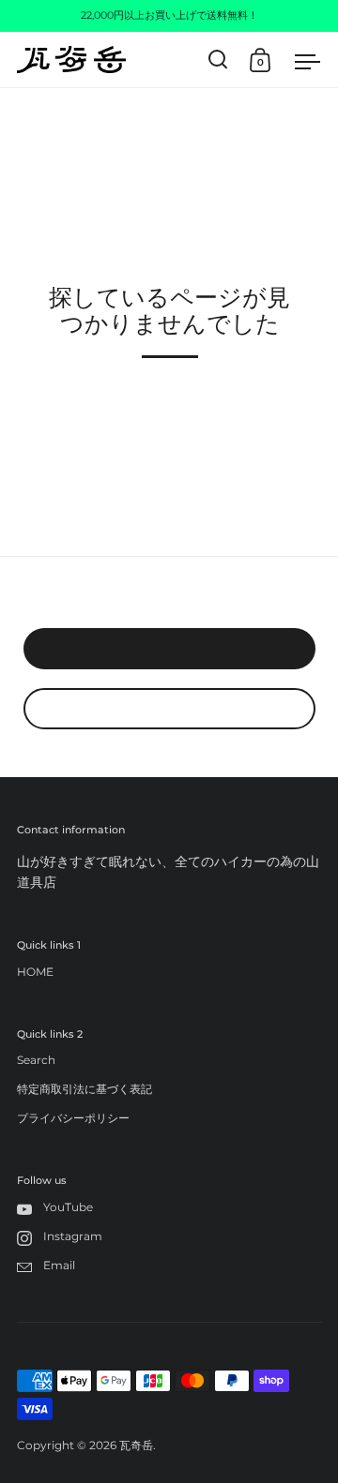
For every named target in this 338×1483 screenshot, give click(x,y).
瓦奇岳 (136, 1445)
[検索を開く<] (218, 59)
